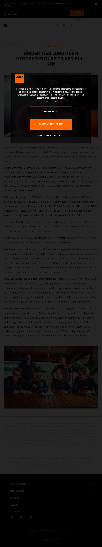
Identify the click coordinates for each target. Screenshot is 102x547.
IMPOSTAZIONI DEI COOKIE (51, 136)
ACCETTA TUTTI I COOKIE (51, 124)
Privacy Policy (48, 101)
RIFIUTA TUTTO (51, 112)
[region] (51, 108)
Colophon (55, 101)
